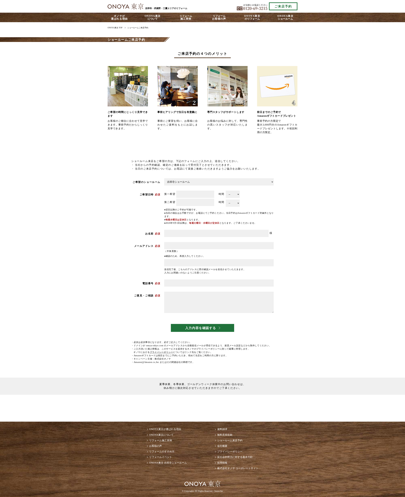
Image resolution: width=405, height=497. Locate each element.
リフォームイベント (160, 457)
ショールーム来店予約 (230, 440)
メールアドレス (144, 246)
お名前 (149, 233)
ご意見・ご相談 (144, 295)
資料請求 (222, 429)
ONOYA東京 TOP (115, 28)
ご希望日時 (147, 194)
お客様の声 (155, 446)
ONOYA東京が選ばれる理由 (165, 429)
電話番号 (147, 283)
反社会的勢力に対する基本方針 (235, 457)
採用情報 (222, 462)
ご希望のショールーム (146, 182)
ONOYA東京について (161, 435)
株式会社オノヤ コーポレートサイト (237, 468)
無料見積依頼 (224, 435)
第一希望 (169, 194)
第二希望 (169, 202)
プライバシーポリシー (161, 352)
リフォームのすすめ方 (161, 451)
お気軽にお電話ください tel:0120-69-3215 (252, 6)
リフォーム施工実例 (160, 440)
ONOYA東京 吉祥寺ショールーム (168, 462)
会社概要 (222, 446)
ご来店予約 (283, 6)
